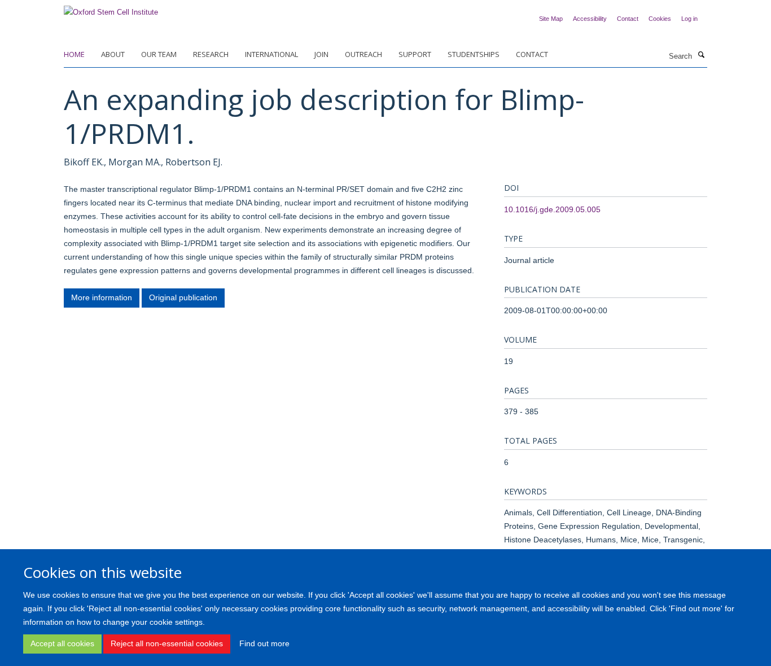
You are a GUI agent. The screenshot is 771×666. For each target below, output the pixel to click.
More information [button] (101, 297)
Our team (159, 54)
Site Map (551, 18)
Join (321, 54)
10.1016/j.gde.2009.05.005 (552, 209)
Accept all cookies (62, 643)
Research (211, 54)
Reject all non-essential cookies (167, 643)
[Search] (701, 55)
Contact (627, 18)
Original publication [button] (183, 297)
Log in (689, 18)
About (113, 54)
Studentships (474, 54)
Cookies (660, 18)
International (271, 54)
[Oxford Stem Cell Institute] (111, 9)
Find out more (264, 643)
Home (74, 54)
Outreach (363, 54)
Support (414, 54)
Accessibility (590, 18)
